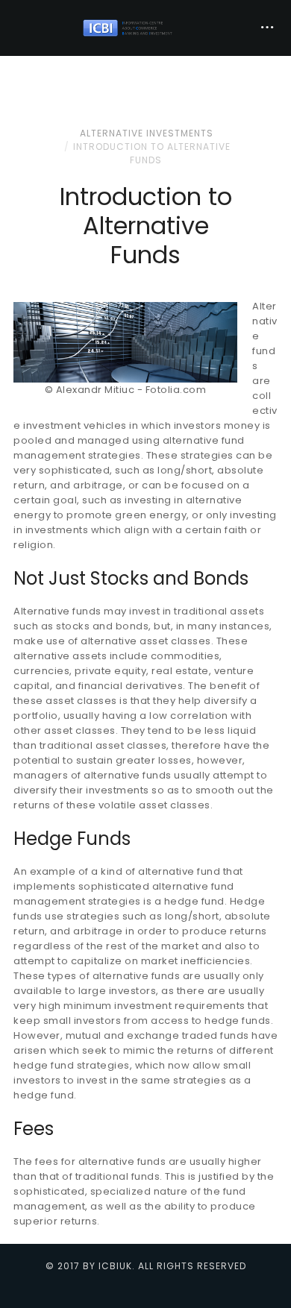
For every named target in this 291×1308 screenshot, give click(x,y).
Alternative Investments (146, 133)
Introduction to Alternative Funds (152, 153)
